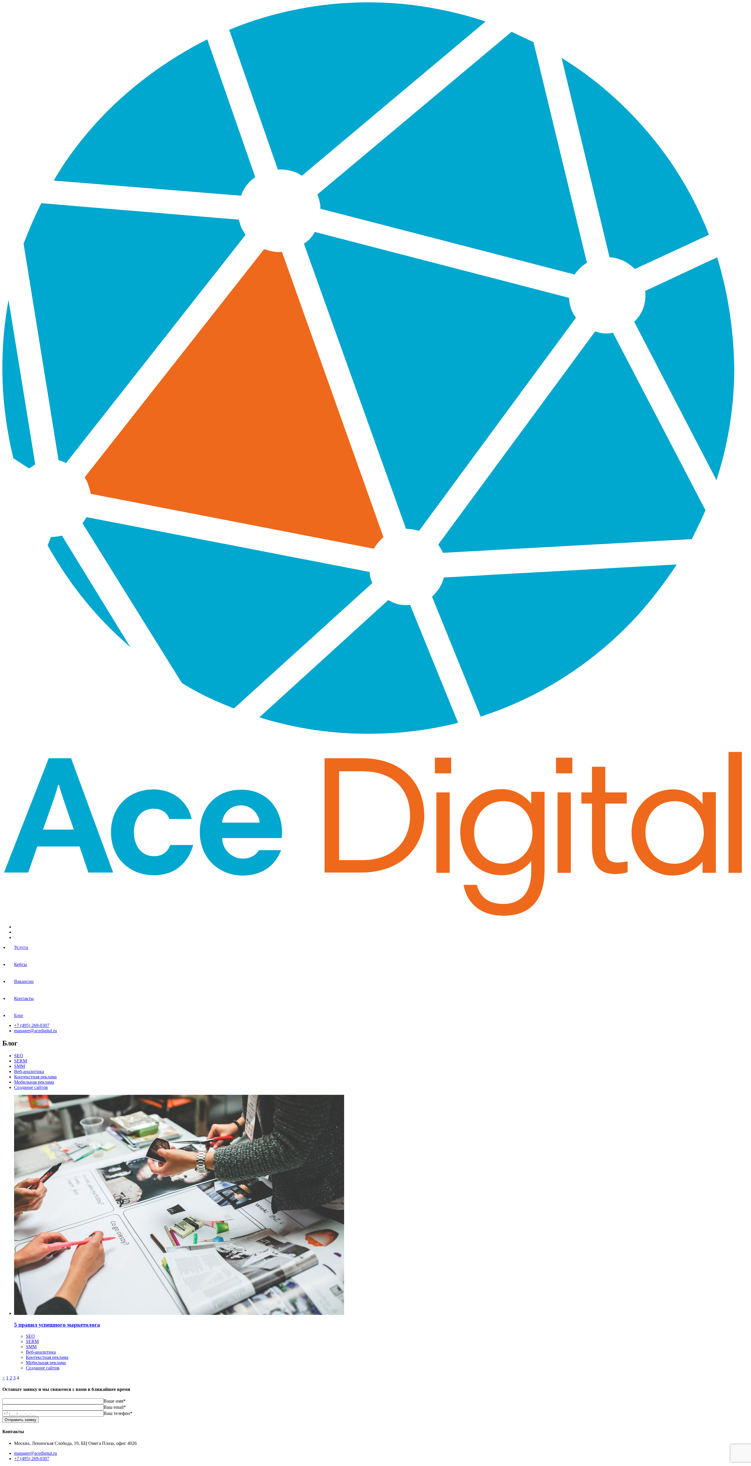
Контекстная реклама (35, 1076)
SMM (19, 1066)
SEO (18, 1055)
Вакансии (24, 981)
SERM (20, 1060)
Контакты (24, 998)
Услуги (21, 947)
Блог (18, 1015)
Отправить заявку (20, 1420)
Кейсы (20, 964)
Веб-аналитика (29, 1071)
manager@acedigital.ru (35, 1030)
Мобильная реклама (34, 1082)
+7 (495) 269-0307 (31, 1025)
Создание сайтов (31, 1087)
